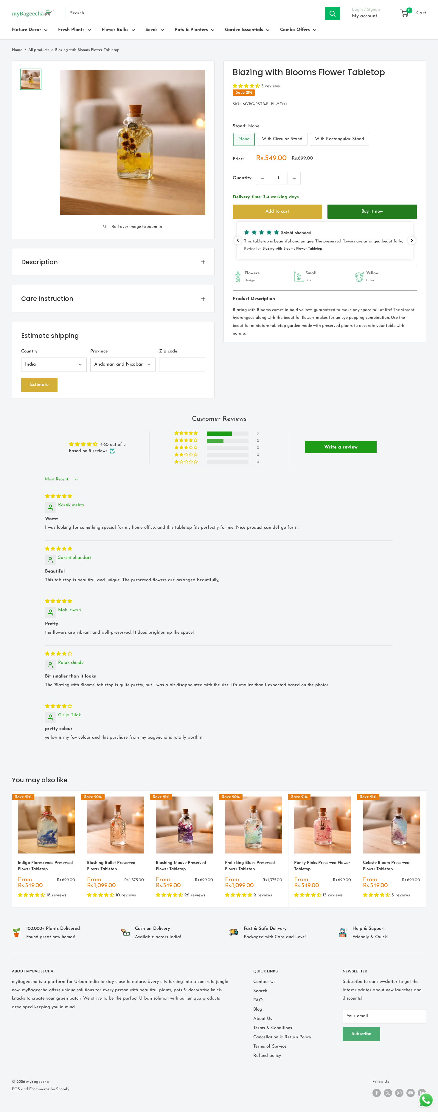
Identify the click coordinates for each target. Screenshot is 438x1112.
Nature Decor (26, 30)
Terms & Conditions (272, 1028)
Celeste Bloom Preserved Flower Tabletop (386, 866)
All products (38, 50)
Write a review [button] (341, 447)
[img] (58, 496)
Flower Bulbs (115, 30)
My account (364, 16)
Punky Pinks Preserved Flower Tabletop (322, 866)
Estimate (39, 385)
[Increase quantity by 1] (294, 178)
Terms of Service (270, 1046)
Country (29, 351)
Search (260, 991)
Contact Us (264, 982)
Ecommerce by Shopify (49, 1089)
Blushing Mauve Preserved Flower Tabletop (181, 866)
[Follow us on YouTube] (410, 1093)
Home (17, 50)
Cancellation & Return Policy (282, 1037)
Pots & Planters (191, 30)
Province (99, 351)
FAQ (258, 1000)
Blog (257, 1009)
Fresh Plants (71, 30)
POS (16, 1089)
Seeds (151, 30)
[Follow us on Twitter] (388, 1093)
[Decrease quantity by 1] (262, 178)
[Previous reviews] (238, 240)
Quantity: (242, 178)
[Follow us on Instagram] (399, 1093)
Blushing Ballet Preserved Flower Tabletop (111, 866)
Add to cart (277, 211)
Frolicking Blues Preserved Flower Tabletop (250, 866)
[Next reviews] (412, 240)
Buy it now (372, 211)
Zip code (168, 351)
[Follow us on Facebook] (376, 1093)
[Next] (426, 849)
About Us (262, 1019)
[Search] (332, 13)
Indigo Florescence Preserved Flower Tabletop (45, 866)
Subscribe (361, 1034)
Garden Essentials (244, 30)
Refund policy (267, 1056)
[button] (247, 86)
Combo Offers (295, 30)
